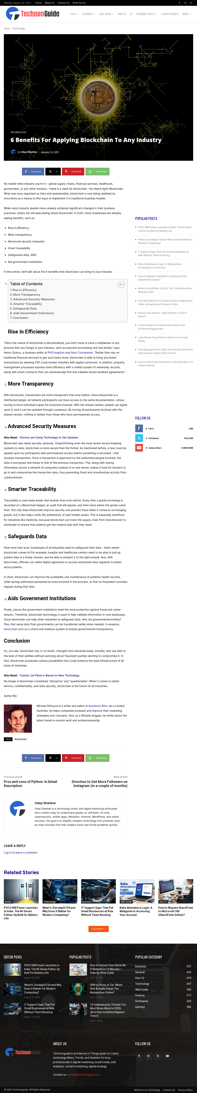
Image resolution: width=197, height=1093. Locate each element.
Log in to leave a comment (20, 852)
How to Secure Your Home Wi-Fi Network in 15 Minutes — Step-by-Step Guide (108, 969)
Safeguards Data (25, 308)
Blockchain (21, 739)
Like (191, 428)
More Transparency (26, 294)
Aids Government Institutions (33, 313)
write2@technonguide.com (83, 1074)
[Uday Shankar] (14, 152)
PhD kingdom (56, 352)
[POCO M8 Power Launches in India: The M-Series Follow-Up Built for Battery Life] (21, 891)
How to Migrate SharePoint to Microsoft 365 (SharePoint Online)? (175, 911)
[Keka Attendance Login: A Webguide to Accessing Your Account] (137, 891)
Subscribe (187, 447)
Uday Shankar (29, 152)
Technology (19, 28)
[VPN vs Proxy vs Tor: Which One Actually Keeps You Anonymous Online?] (78, 989)
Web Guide (126, 901)
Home (7, 28)
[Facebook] (179, 3)
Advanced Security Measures (34, 299)
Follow (188, 438)
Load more (97, 929)
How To (163, 901)
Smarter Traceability (27, 304)
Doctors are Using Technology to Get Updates (49, 437)
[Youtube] (167, 1056)
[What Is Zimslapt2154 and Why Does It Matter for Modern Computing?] (60, 891)
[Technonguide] (15, 14)
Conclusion (20, 318)
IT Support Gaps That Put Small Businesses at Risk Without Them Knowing (97, 911)
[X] (191, 3)
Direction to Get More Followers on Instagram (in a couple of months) (100, 784)
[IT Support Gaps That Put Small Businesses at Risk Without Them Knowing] (98, 891)
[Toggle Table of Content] (119, 284)
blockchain (11, 629)
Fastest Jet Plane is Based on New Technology (49, 675)
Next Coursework (82, 352)
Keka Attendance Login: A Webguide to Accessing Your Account (136, 911)
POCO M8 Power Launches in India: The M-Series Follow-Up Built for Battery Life (42, 969)
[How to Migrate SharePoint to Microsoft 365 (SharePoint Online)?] (175, 891)
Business (87, 901)
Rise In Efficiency (25, 290)
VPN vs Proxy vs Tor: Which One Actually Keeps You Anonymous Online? (106, 988)
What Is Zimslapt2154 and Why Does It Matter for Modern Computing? (59, 911)
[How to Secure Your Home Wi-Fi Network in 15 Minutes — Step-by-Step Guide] (78, 970)
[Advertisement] (164, 192)
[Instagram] (185, 3)
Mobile (8, 901)
